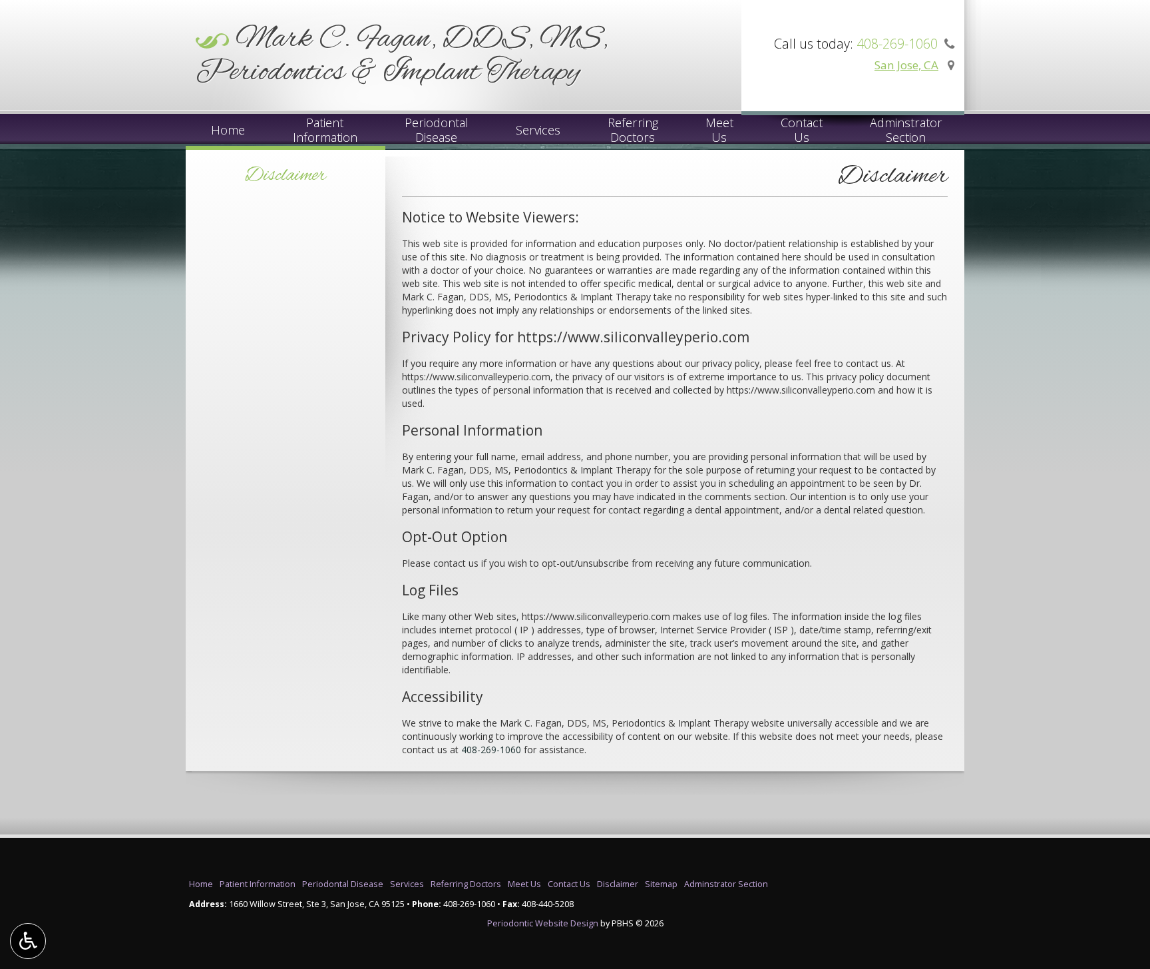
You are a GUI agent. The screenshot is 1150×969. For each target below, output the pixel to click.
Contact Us (569, 884)
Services (538, 130)
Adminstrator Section (726, 884)
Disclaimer (285, 175)
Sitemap (661, 884)
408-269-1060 (491, 749)
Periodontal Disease (342, 884)
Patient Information (257, 884)
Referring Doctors (466, 884)
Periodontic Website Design (542, 923)
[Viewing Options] (28, 941)
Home (228, 130)
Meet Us (524, 884)
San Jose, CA (906, 65)
